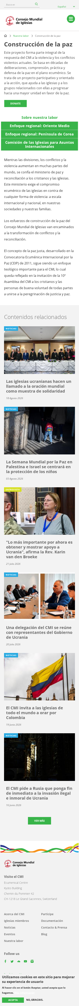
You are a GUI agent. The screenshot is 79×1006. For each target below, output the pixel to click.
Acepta (13, 1000)
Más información (24, 992)
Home (5, 35)
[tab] (39, 117)
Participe (47, 914)
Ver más (39, 820)
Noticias (9, 927)
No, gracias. (34, 999)
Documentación (52, 921)
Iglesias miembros (16, 921)
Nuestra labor (21, 36)
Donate (15, 103)
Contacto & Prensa (54, 927)
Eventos (9, 934)
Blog (44, 934)
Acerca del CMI (14, 914)
